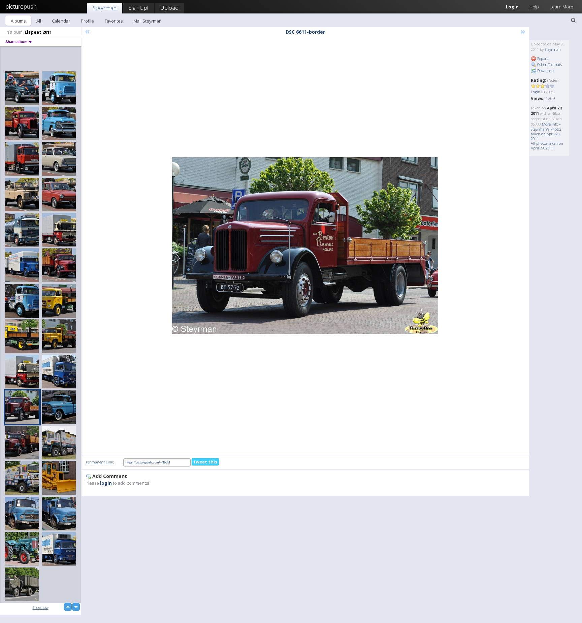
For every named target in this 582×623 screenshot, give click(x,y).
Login (512, 7)
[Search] (573, 20)
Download (545, 70)
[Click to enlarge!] (305, 245)
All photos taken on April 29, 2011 (547, 145)
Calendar (61, 21)
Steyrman (105, 8)
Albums (18, 21)
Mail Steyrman (147, 21)
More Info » (551, 124)
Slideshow (40, 607)
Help (534, 7)
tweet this (205, 462)
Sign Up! (138, 7)
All (38, 21)
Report (542, 58)
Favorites (114, 21)
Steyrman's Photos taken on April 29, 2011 (546, 134)
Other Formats (549, 64)
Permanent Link (99, 461)
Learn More (561, 7)
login (106, 483)
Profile (87, 21)
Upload (169, 7)
